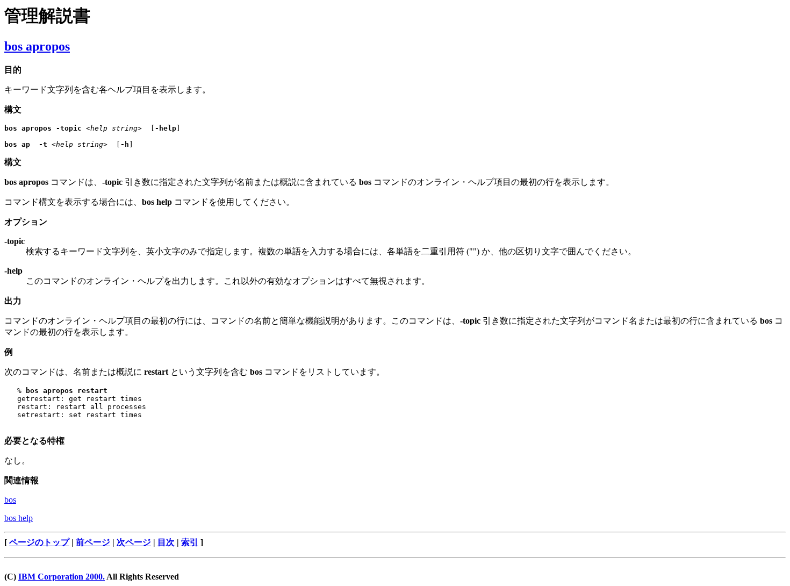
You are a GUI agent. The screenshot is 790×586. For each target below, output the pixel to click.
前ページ (93, 542)
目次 (166, 542)
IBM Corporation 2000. (61, 576)
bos (10, 499)
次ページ (134, 542)
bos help (18, 518)
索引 (189, 542)
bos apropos (37, 46)
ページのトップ (39, 542)
